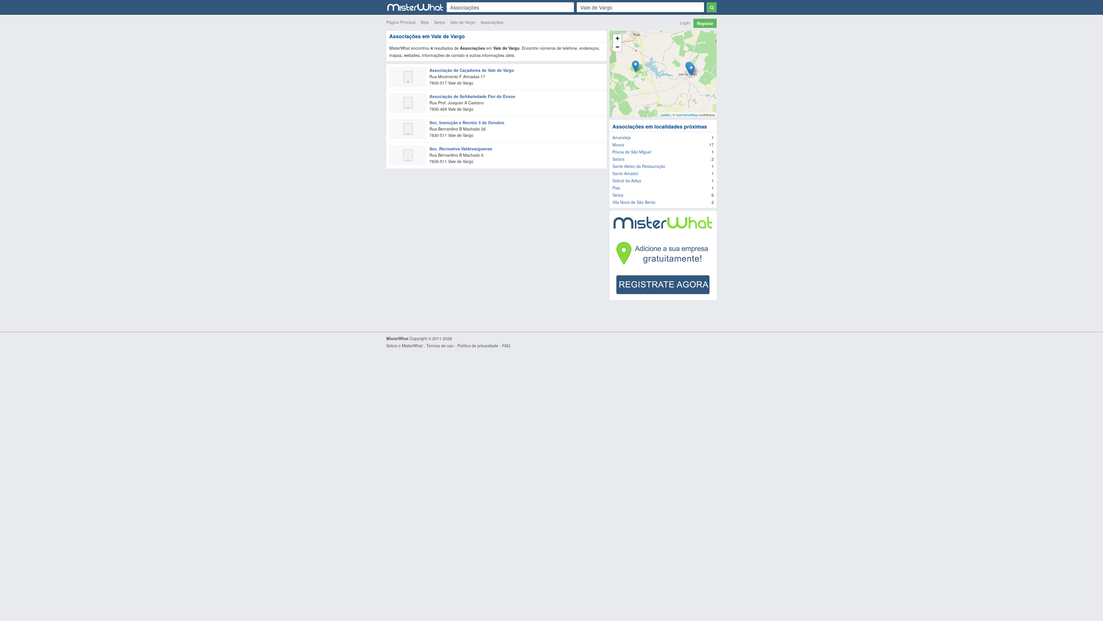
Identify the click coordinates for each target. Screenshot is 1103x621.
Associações (492, 22)
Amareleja (621, 137)
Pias (616, 188)
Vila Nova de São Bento (633, 202)
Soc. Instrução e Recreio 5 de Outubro (466, 122)
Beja (425, 22)
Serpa (439, 22)
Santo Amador (625, 173)
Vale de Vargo (462, 22)
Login (685, 23)
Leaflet (665, 114)
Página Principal (401, 22)
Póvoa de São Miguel (631, 152)
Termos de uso (440, 345)
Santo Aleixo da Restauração (638, 166)
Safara (618, 159)
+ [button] (617, 38)
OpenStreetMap (687, 114)
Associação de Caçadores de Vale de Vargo (471, 70)
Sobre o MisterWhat (404, 345)
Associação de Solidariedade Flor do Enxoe (472, 96)
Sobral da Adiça (626, 180)
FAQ (506, 345)
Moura (618, 144)
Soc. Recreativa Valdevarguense (460, 149)
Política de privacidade (477, 345)
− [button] (617, 47)
